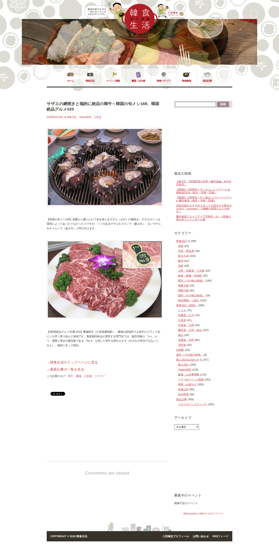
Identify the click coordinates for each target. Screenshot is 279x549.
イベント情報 (113, 80)
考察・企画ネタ (187, 384)
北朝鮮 (180, 349)
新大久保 (183, 255)
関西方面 (183, 290)
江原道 (97, 117)
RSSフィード (221, 536)
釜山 (180, 335)
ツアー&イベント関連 (191, 379)
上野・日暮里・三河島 (191, 270)
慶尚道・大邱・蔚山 (190, 330)
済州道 (182, 344)
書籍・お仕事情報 (188, 374)
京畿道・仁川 (186, 315)
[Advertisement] (78, 431)
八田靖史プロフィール (175, 536)
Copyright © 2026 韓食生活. (69, 536)
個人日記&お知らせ (187, 359)
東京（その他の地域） (191, 280)
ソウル (182, 310)
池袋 (180, 245)
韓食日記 (90, 80)
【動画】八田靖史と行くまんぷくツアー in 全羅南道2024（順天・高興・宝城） (203, 191)
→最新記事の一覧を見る (65, 369)
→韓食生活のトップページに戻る (72, 362)
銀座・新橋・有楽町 (190, 275)
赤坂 (180, 265)
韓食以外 (183, 389)
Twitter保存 (85, 117)
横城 (78, 376)
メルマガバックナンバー (192, 404)
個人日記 (183, 364)
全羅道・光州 (186, 339)
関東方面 (183, 285)
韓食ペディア (163, 80)
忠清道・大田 (186, 325)
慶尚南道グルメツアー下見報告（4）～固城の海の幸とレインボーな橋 (203, 218)
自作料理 (183, 394)
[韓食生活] (140, 32)
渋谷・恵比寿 (186, 250)
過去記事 (207, 80)
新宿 (180, 260)
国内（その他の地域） (191, 295)
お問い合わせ (201, 536)
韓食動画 (186, 80)
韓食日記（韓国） (186, 305)
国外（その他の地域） (189, 354)
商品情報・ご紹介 (188, 300)
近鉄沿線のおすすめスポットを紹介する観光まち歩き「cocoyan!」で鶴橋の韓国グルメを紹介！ (204, 208)
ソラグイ (100, 376)
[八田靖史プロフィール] (171, 11)
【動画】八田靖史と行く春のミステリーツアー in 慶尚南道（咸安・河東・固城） (204, 199)
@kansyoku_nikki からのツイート (203, 513)
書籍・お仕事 (138, 80)
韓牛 (70, 376)
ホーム (70, 80)
